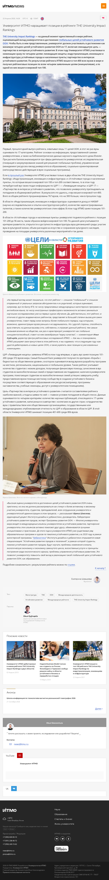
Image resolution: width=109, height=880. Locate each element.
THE (43, 595)
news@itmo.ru (21, 744)
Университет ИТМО (29, 764)
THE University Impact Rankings (85, 600)
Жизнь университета (64, 824)
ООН (51, 595)
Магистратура (31, 595)
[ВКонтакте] (103, 18)
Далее (98, 708)
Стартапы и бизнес (63, 819)
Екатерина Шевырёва (81, 579)
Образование (60, 814)
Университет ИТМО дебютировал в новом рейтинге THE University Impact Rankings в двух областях (21, 666)
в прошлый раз (16, 175)
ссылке (71, 564)
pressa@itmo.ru (9, 854)
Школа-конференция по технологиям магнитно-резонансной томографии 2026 (41, 698)
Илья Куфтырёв (30, 616)
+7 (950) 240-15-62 (10, 844)
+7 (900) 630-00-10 (10, 837)
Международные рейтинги (58, 600)
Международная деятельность (70, 595)
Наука (57, 809)
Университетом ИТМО (37, 865)
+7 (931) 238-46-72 (10, 840)
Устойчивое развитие (34, 600)
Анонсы (11, 692)
